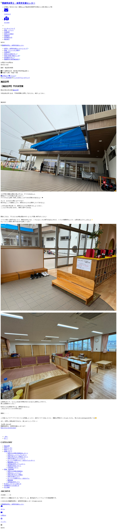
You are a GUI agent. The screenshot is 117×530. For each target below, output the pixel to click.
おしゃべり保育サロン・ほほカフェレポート (21, 460)
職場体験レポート (13, 462)
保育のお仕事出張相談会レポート (18, 453)
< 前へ (6, 436)
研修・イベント (9, 30)
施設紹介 (7, 39)
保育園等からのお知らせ (11, 485)
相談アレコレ (8, 449)
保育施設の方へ (9, 57)
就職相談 (7, 35)
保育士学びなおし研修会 (15, 475)
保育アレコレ (8, 448)
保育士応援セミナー (14, 476)
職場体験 (10, 480)
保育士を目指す (9, 34)
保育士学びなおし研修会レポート (18, 457)
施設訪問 (16, 90)
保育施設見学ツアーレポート (16, 464)
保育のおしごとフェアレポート (17, 455)
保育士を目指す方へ (10, 54)
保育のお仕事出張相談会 (15, 471)
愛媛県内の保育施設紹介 (11, 59)
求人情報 (7, 487)
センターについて (9, 28)
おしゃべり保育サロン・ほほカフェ (18, 478)
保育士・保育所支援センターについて (15, 48)
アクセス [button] (12, 76)
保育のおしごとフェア (14, 473)
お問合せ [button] (5, 76)
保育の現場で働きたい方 (11, 55)
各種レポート (8, 451)
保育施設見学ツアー (14, 482)
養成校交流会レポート (14, 466)
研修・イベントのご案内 (11, 50)
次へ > (6, 438)
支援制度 (7, 32)
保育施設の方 (8, 37)
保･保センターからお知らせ (12, 484)
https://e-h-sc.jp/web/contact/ (8, 428)
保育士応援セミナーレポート (16, 458)
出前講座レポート (13, 467)
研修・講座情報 (9, 469)
